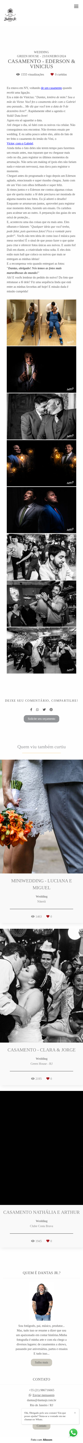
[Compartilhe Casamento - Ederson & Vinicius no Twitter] (44, 709)
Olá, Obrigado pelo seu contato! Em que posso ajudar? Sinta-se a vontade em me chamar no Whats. (45, 1416)
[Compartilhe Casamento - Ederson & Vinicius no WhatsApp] (37, 709)
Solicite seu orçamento (41, 718)
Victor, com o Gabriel (20, 143)
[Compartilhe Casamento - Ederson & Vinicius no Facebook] (31, 709)
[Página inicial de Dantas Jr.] (10, 15)
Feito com (41, 1439)
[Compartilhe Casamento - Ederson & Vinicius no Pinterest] (51, 709)
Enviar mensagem (43, 1395)
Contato (41, 1425)
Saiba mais (41, 1362)
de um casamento (51, 88)
